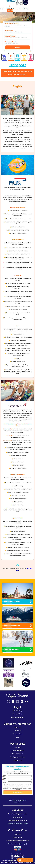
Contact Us (17, 730)
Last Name (4, 779)
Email (4, 782)
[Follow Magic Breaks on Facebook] (13, 701)
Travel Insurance (17, 754)
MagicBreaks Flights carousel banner (17, 13)
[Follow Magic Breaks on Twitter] (8, 701)
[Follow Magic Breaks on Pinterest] (22, 701)
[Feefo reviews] (19, 5)
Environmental (17, 760)
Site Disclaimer (17, 714)
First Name (4, 776)
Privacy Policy (17, 711)
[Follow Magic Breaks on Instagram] (17, 701)
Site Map (17, 747)
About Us (17, 727)
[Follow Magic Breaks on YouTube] (26, 701)
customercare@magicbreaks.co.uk (17, 840)
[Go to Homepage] (2, 9)
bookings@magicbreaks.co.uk (17, 820)
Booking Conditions (17, 717)
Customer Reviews (18, 750)
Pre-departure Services (17, 757)
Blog (17, 737)
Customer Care (17, 734)
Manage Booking (9, 11)
